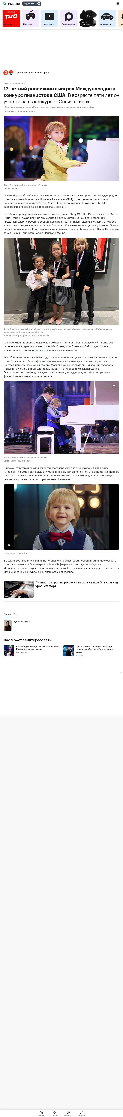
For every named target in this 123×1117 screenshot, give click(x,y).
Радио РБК (29, 4)
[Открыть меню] (118, 4)
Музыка (79, 655)
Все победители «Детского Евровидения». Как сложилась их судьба (37, 648)
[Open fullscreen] (114, 243)
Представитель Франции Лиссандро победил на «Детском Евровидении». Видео (95, 649)
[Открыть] (35, 4)
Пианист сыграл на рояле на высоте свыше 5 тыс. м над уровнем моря (76, 584)
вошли (7, 225)
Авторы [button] (7, 613)
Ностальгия (21, 652)
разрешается (40, 350)
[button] (61, 72)
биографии (35, 361)
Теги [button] (16, 613)
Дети (6, 83)
